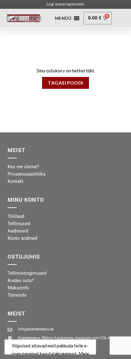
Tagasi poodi (65, 82)
